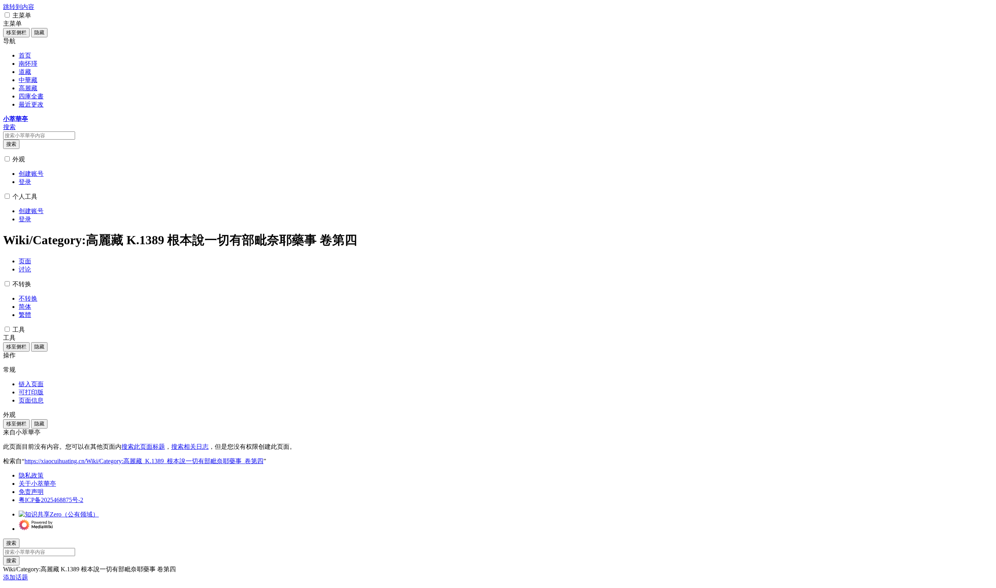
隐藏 (39, 32)
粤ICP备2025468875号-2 (51, 500)
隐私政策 (31, 475)
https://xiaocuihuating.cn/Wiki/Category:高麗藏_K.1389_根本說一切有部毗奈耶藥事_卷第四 (144, 461)
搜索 (11, 144)
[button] (7, 15)
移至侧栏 (16, 32)
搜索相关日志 (190, 446)
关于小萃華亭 (37, 483)
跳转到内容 (18, 7)
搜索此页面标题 (143, 446)
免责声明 (31, 491)
